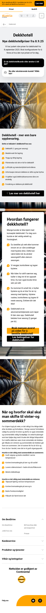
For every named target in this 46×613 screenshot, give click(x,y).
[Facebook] (33, 601)
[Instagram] (40, 601)
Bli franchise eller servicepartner (30, 526)
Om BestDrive (7, 525)
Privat (11, 9)
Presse (26, 533)
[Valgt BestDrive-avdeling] (27, 16)
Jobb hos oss (7, 531)
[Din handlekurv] (21, 16)
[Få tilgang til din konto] (33, 16)
